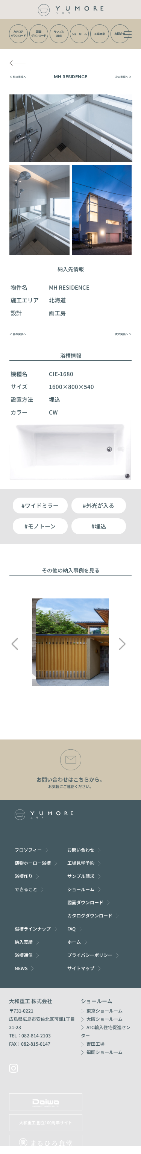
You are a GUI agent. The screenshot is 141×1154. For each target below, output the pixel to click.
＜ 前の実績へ (17, 77)
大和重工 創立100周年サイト (45, 1122)
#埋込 (98, 526)
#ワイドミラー (40, 505)
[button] (14, 644)
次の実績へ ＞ (123, 77)
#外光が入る (98, 505)
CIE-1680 (61, 374)
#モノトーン (40, 526)
